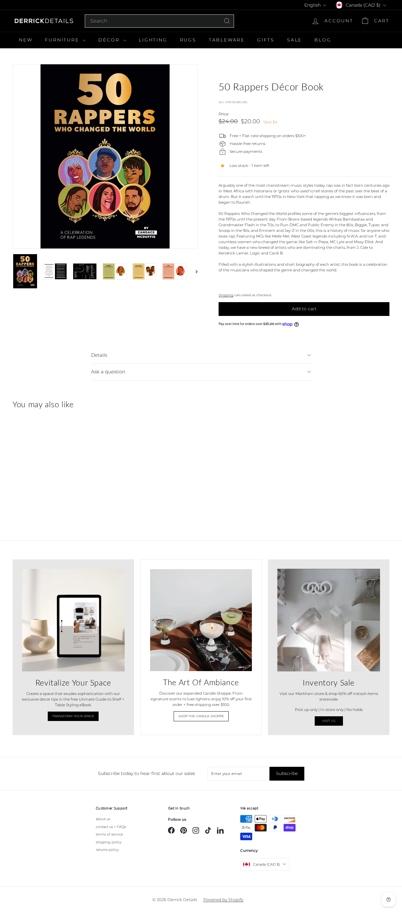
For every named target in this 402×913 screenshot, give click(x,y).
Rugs (188, 40)
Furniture (63, 40)
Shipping (226, 295)
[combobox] (159, 21)
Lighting (153, 40)
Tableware (227, 40)
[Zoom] (105, 156)
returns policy (107, 849)
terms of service (109, 834)
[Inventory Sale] (328, 620)
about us (103, 819)
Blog (322, 40)
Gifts (265, 40)
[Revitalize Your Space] (73, 620)
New (25, 40)
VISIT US (328, 721)
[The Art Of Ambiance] (201, 620)
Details (99, 355)
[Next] (194, 271)
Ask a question (108, 372)
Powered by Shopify (223, 899)
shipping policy (109, 842)
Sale (294, 40)
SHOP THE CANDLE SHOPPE (201, 716)
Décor (110, 40)
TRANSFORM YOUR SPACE (73, 716)
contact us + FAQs (111, 827)
